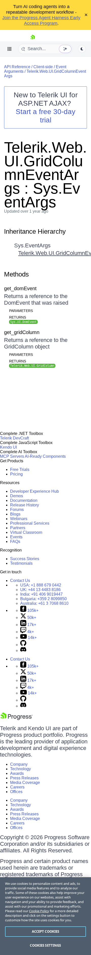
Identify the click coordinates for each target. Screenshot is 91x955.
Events (16, 537)
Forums (17, 509)
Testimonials (21, 563)
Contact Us (20, 580)
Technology (20, 769)
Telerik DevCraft (14, 438)
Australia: (44, 603)
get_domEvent (20, 288)
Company (19, 764)
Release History (24, 505)
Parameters (21, 311)
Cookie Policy (39, 911)
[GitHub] (23, 644)
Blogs (15, 514)
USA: (40, 585)
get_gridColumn (21, 332)
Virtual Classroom (26, 532)
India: (41, 594)
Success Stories (24, 559)
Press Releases (24, 778)
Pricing (16, 474)
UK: (40, 589)
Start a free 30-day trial (45, 116)
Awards (17, 773)
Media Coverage (25, 782)
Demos (16, 496)
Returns (17, 317)
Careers (17, 787)
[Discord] (23, 650)
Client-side (43, 67)
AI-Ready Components (45, 456)
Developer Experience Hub (34, 491)
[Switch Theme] (82, 49)
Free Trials (19, 469)
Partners (17, 528)
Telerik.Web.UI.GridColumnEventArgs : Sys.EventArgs (45, 175)
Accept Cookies (45, 931)
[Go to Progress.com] (16, 719)
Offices (16, 791)
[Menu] (9, 48)
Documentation (23, 500)
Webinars (18, 519)
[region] (45, 916)
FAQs (15, 541)
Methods (16, 274)
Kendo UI (8, 447)
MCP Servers (12, 456)
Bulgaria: (43, 599)
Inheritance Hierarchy (35, 231)
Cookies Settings (45, 945)
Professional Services (29, 523)
